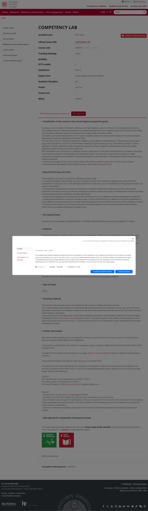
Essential (41, 267)
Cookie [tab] (19, 249)
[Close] (133, 238)
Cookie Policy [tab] (22, 253)
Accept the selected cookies (102, 271)
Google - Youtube (56, 267)
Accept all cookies (124, 271)
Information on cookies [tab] (22, 258)
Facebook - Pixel (73, 267)
